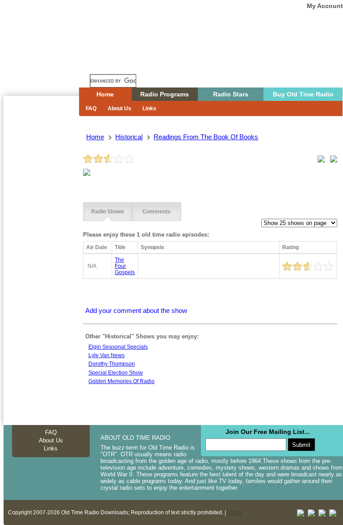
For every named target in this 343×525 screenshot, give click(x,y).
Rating (290, 247)
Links (149, 108)
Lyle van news (106, 355)
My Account (325, 5)
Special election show (115, 373)
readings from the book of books (206, 137)
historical (128, 137)
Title (120, 247)
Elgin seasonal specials (118, 347)
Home (47, 63)
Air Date (96, 247)
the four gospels (125, 266)
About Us (119, 108)
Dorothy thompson (111, 364)
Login (234, 512)
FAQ (91, 108)
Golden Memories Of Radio (121, 381)
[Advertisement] (41, 257)
